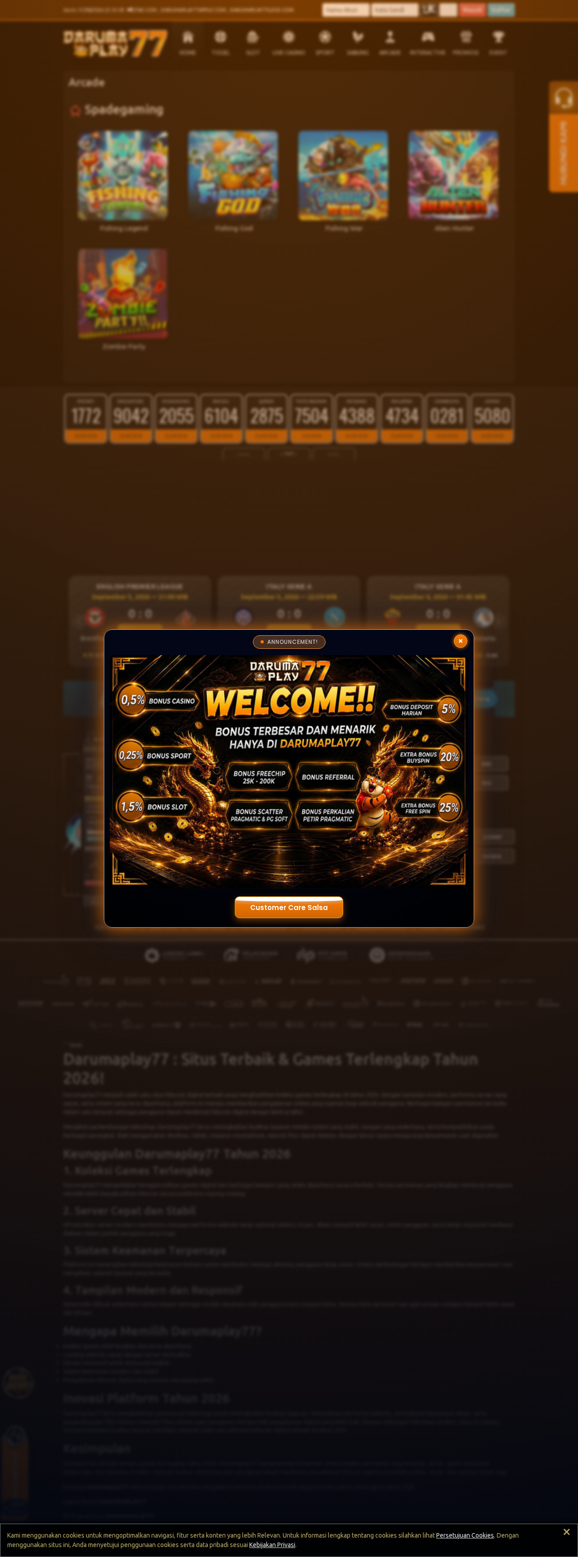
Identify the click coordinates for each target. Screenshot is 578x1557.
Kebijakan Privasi (272, 1544)
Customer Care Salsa (289, 907)
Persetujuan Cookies (465, 1535)
